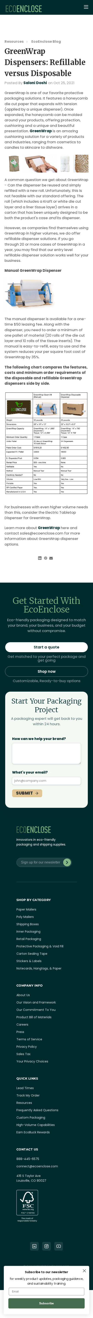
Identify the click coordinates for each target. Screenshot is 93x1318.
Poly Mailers (25, 917)
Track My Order (28, 1095)
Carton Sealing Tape (31, 953)
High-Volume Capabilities (35, 1125)
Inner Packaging (28, 931)
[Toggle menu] (86, 7)
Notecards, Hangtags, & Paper (38, 968)
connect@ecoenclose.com (37, 1166)
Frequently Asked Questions (37, 1110)
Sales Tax (23, 1054)
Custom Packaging (30, 1117)
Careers (22, 1024)
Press (20, 1032)
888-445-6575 (27, 1159)
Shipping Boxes (27, 924)
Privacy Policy (26, 1046)
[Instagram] (46, 1246)
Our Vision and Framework (36, 1002)
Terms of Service (29, 1039)
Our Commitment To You (36, 1010)
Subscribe (67, 862)
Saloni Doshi (35, 82)
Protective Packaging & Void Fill (39, 946)
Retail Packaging (28, 939)
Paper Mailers (26, 909)
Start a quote (46, 647)
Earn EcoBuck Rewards (33, 1132)
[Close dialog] (84, 1270)
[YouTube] (58, 1246)
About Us (23, 995)
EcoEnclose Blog (46, 41)
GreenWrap (41, 131)
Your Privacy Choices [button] (32, 1061)
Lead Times (25, 1088)
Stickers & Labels (29, 961)
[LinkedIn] (34, 1246)
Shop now (47, 671)
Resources (14, 41)
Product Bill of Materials (33, 1017)
